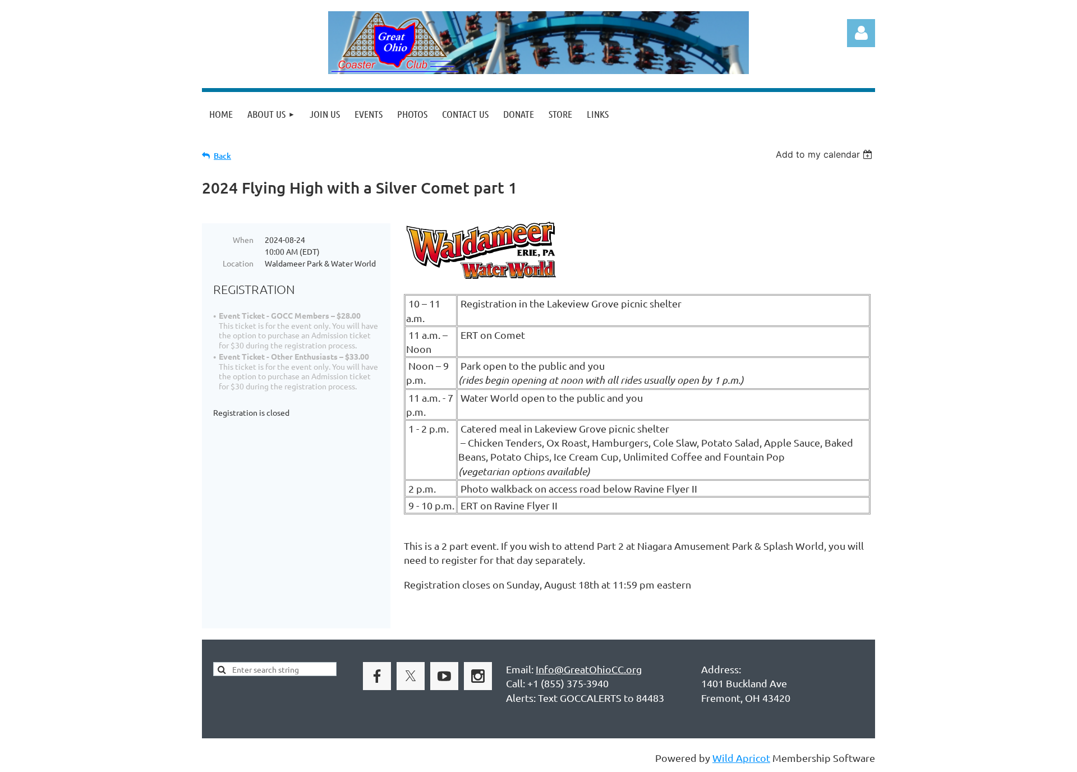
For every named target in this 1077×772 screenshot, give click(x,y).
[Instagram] (478, 676)
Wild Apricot (741, 758)
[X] (411, 676)
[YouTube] (444, 676)
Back (222, 155)
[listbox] (825, 154)
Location (238, 263)
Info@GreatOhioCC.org (589, 669)
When (243, 240)
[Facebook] (377, 676)
